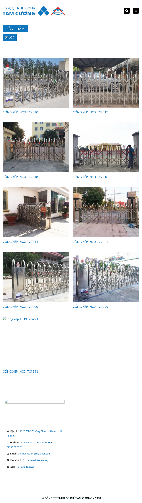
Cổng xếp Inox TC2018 (20, 177)
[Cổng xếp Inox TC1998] (36, 342)
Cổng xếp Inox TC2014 (20, 242)
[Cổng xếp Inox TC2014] (36, 212)
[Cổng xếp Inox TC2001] (106, 212)
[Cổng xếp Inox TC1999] (106, 277)
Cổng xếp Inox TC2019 (90, 112)
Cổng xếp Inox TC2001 (90, 242)
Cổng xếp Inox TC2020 (20, 112)
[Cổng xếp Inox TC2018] (36, 147)
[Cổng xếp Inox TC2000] (36, 277)
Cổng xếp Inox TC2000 (20, 307)
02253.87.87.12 (15, 447)
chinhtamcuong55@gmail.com (34, 453)
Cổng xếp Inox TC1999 (90, 307)
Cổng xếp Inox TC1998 (20, 371)
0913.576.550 (27, 442)
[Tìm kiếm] (127, 11)
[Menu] (136, 11)
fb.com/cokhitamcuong (35, 460)
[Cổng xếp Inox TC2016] (106, 147)
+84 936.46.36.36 (25, 466)
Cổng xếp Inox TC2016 (90, 177)
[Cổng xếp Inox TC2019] (106, 83)
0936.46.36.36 (43, 442)
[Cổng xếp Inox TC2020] (36, 83)
